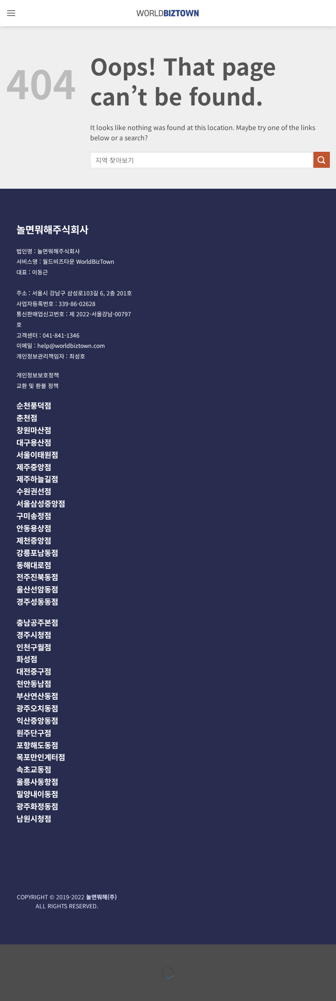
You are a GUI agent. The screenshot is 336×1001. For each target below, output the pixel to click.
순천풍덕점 (33, 405)
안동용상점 (33, 527)
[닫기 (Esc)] (80, 952)
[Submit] (321, 160)
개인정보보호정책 (37, 375)
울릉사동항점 (37, 781)
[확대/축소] (8, 952)
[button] (11, 13)
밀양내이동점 (37, 793)
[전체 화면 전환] (32, 952)
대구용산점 (33, 442)
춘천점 (26, 417)
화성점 (26, 658)
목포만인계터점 (40, 756)
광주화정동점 (37, 805)
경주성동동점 (37, 601)
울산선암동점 (37, 588)
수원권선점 (33, 490)
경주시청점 (33, 634)
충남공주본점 (37, 622)
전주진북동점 (37, 576)
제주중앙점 (33, 466)
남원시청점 (33, 818)
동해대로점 (33, 564)
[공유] (56, 952)
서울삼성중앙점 (40, 503)
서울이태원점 (37, 454)
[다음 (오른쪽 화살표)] (32, 987)
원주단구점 (33, 732)
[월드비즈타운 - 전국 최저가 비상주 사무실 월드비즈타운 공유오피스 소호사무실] (168, 13)
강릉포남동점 (37, 552)
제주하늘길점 (37, 478)
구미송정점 (33, 515)
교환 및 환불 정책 (37, 386)
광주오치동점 (37, 707)
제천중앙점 (33, 540)
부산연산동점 (37, 695)
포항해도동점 (37, 744)
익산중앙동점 (37, 720)
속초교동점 (33, 769)
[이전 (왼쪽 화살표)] (8, 987)
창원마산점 (33, 429)
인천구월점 (33, 646)
